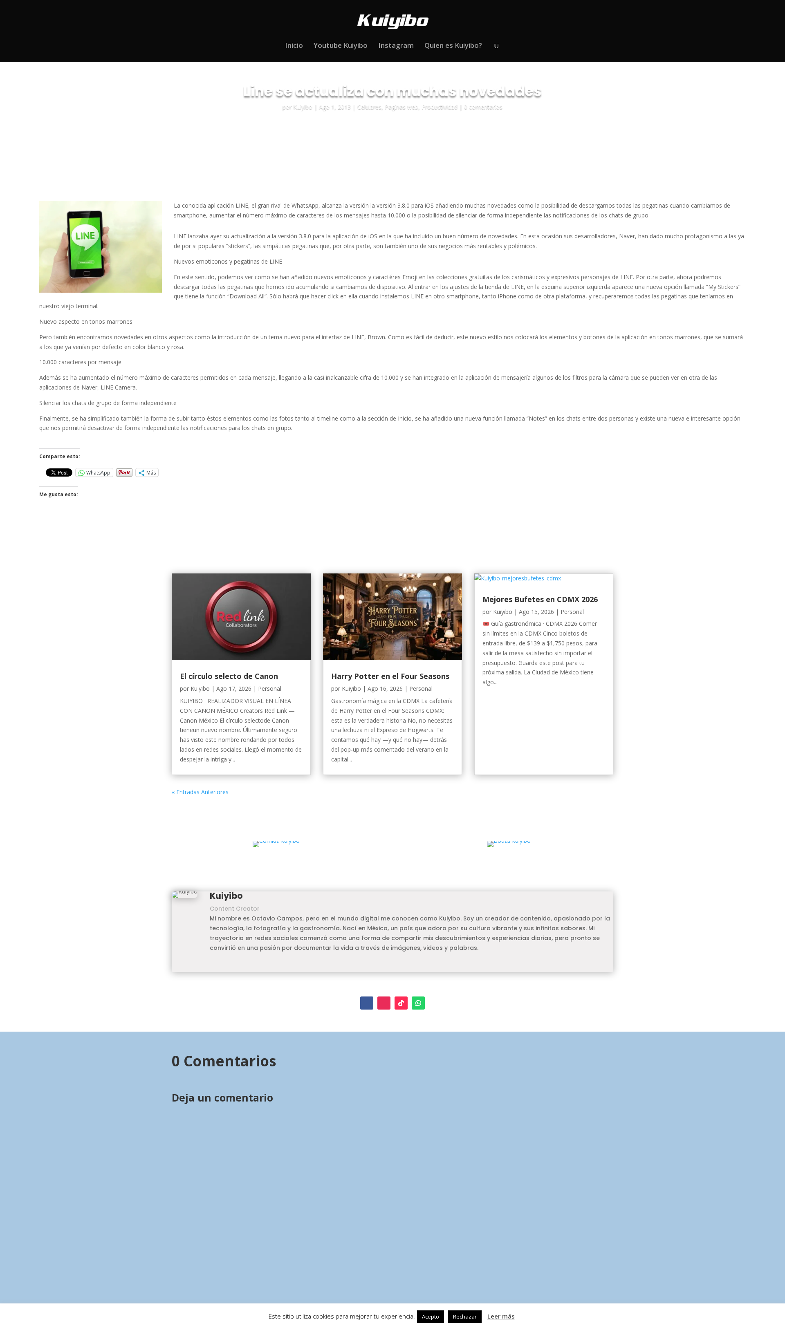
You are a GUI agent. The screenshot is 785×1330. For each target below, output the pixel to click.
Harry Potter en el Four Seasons (390, 676)
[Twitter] (223, 966)
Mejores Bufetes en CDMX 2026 (540, 599)
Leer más (501, 1316)
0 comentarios (483, 107)
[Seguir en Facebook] (366, 1003)
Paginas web (401, 107)
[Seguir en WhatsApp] (418, 1003)
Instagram (396, 46)
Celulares (369, 107)
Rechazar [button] (465, 1316)
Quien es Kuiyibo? (453, 46)
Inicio (294, 46)
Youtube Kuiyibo (341, 46)
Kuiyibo (302, 107)
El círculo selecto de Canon (229, 676)
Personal (269, 688)
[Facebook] (212, 966)
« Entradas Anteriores (200, 792)
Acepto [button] (430, 1316)
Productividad (440, 107)
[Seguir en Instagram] (383, 1003)
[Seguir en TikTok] (401, 1003)
